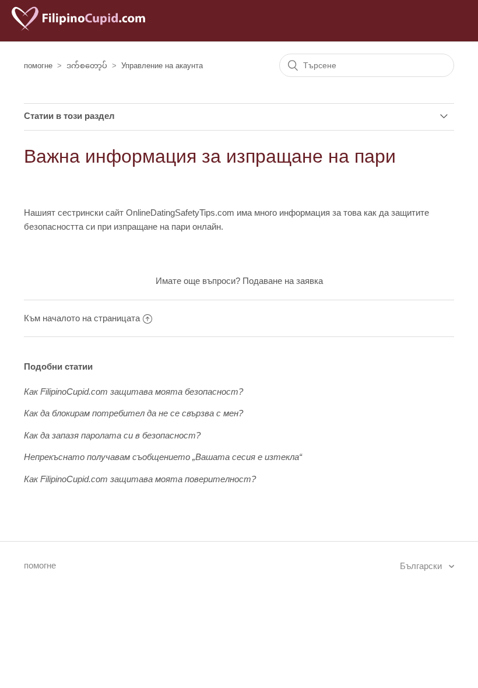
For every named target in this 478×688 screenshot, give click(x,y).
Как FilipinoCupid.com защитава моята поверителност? (140, 479)
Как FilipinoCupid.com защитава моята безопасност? (133, 391)
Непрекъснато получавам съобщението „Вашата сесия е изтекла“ (163, 457)
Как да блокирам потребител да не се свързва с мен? (133, 413)
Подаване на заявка (282, 281)
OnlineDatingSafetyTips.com (180, 212)
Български (422, 566)
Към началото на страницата (82, 318)
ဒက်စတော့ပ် (86, 65)
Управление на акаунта (162, 65)
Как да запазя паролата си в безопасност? (112, 435)
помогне (38, 65)
